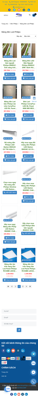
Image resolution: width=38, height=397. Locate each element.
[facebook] (9, 10)
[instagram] (24, 10)
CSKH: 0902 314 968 (26, 4)
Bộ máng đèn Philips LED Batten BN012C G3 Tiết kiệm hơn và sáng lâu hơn (10, 145)
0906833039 (14, 4)
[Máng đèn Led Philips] (19, 15)
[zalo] (29, 10)
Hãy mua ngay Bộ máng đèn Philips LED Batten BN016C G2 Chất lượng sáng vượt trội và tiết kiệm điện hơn (28, 145)
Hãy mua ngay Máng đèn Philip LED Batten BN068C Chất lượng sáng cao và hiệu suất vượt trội (10, 227)
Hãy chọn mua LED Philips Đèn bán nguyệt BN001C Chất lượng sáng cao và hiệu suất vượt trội (28, 226)
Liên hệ (4, 376)
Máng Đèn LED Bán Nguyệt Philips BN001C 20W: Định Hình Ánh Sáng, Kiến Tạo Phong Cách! (28, 64)
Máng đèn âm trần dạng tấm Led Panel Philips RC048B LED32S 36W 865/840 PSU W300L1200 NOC (10, 267)
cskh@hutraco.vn (20, 7)
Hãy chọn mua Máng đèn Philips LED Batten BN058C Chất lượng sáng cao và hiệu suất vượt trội (28, 186)
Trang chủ (5, 24)
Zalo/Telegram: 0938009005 (19, 2)
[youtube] (19, 10)
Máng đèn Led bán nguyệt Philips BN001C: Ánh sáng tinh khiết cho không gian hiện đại (9, 64)
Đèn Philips (14, 24)
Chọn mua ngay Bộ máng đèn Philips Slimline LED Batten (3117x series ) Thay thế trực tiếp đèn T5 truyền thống (9, 185)
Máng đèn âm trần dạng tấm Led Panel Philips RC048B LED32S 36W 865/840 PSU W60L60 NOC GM (28, 267)
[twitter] (14, 10)
